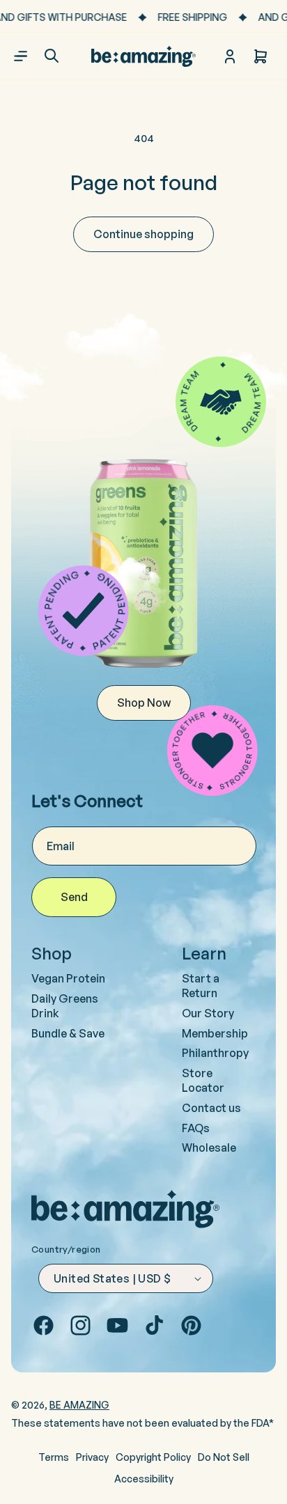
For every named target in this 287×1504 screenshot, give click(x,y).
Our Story (208, 1013)
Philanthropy (215, 1053)
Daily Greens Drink (64, 1006)
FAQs (196, 1128)
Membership (215, 1033)
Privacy (92, 1457)
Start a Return (200, 985)
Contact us (211, 1108)
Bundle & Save (67, 1033)
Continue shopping (143, 234)
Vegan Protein (68, 978)
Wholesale (209, 1147)
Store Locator (203, 1080)
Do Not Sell (223, 1457)
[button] (51, 55)
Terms (53, 1457)
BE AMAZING (79, 1405)
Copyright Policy (153, 1457)
